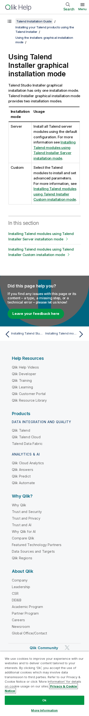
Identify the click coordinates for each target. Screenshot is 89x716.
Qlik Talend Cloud (26, 437)
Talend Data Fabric (27, 444)
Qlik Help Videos (25, 367)
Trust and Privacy (26, 518)
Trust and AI (21, 525)
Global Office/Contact (29, 633)
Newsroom (21, 627)
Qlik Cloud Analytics (28, 463)
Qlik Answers (22, 470)
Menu (82, 9)
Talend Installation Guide (34, 21)
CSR (15, 593)
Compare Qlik (23, 538)
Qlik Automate (23, 483)
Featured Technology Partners (36, 545)
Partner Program (25, 613)
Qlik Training (22, 380)
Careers (18, 620)
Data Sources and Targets (33, 551)
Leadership (21, 587)
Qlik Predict (21, 476)
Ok (44, 700)
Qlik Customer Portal (29, 394)
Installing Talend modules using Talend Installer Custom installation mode (54, 194)
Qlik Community (44, 648)
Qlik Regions (22, 558)
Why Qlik (19, 505)
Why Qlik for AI (24, 531)
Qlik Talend (21, 430)
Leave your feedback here (35, 313)
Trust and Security (27, 512)
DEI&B (16, 600)
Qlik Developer (24, 374)
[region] (44, 683)
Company (20, 580)
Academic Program (27, 607)
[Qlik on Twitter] (67, 647)
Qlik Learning (22, 387)
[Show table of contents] (9, 21)
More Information (44, 710)
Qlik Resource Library (29, 400)
